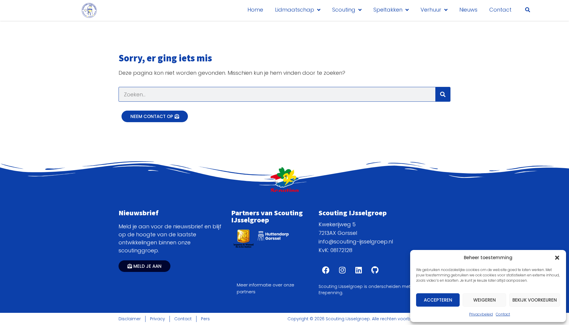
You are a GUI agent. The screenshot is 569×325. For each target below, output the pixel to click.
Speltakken (387, 9)
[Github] (374, 270)
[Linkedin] (358, 270)
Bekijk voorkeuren (534, 300)
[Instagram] (342, 270)
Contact (503, 314)
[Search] (442, 94)
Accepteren (438, 300)
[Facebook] (326, 270)
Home (255, 9)
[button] (557, 258)
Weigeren (484, 300)
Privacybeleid (481, 314)
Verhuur (431, 9)
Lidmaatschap (294, 9)
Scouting (343, 9)
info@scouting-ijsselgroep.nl (356, 241)
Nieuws (468, 9)
